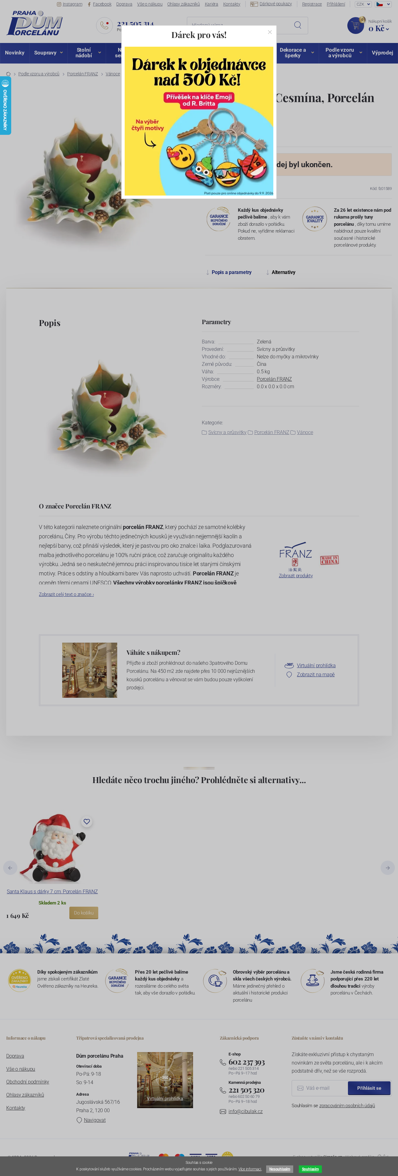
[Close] (269, 32)
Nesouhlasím (279, 1169)
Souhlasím (310, 1169)
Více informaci (249, 1169)
